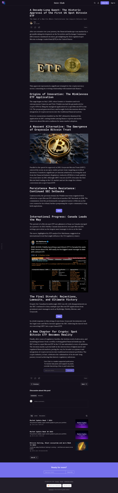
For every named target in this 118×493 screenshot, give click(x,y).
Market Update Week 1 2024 (41, 420)
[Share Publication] (98, 3)
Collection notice (68, 481)
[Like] (31, 27)
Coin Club (41, 424)
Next (83, 384)
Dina (35, 22)
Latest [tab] (35, 416)
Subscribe (105, 3)
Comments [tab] (33, 395)
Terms (61, 481)
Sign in (113, 3)
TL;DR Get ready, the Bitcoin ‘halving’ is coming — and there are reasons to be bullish (51, 448)
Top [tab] (32, 416)
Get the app (67, 485)
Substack (51, 489)
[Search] (94, 3)
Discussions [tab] (42, 416)
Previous (36, 384)
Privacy (57, 481)
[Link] (27, 95)
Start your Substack (54, 485)
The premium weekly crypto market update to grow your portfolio (48, 422)
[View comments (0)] (35, 27)
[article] (59, 424)
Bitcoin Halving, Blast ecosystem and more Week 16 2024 (50, 444)
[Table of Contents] (2, 246)
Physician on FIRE (43, 450)
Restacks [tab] (40, 395)
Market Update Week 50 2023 (41, 432)
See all (33, 457)
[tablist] (37, 395)
